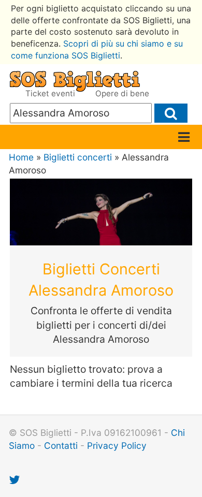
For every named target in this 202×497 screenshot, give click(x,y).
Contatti (61, 445)
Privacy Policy (117, 445)
